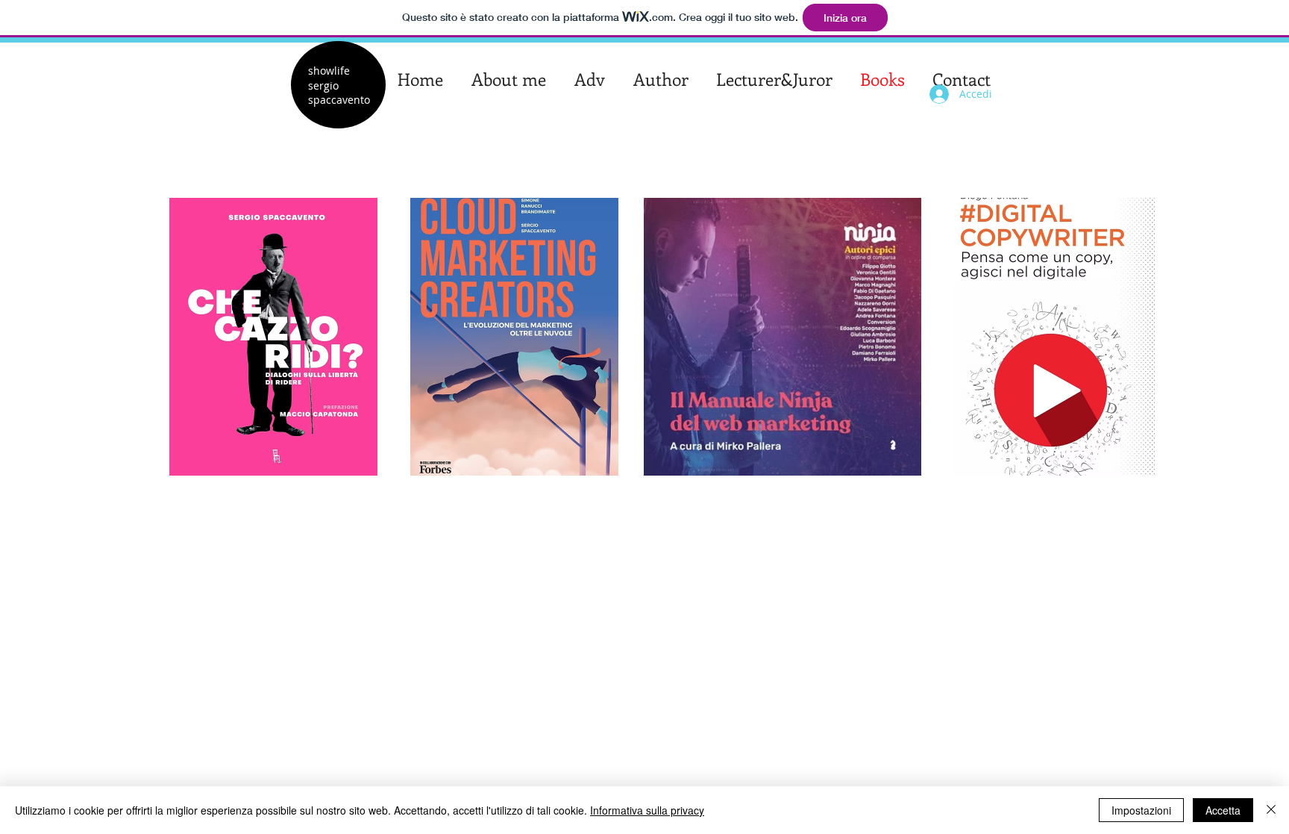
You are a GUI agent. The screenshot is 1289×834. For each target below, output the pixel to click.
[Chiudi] (1271, 810)
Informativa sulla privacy (647, 810)
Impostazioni (1141, 810)
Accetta (1223, 810)
